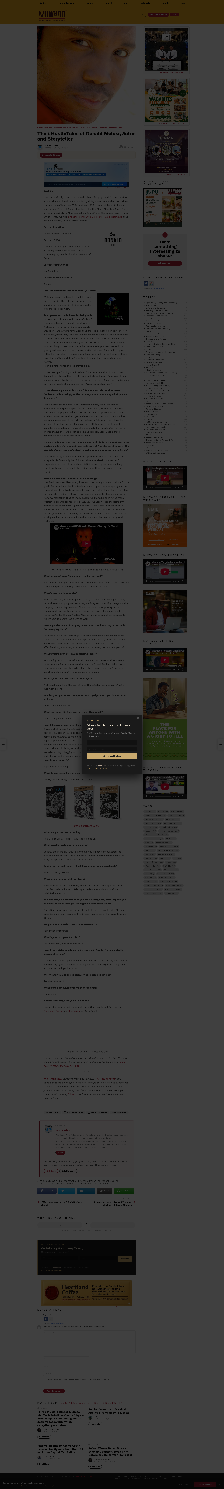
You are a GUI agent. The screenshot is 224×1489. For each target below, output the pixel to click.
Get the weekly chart (112, 756)
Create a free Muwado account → (98, 768)
